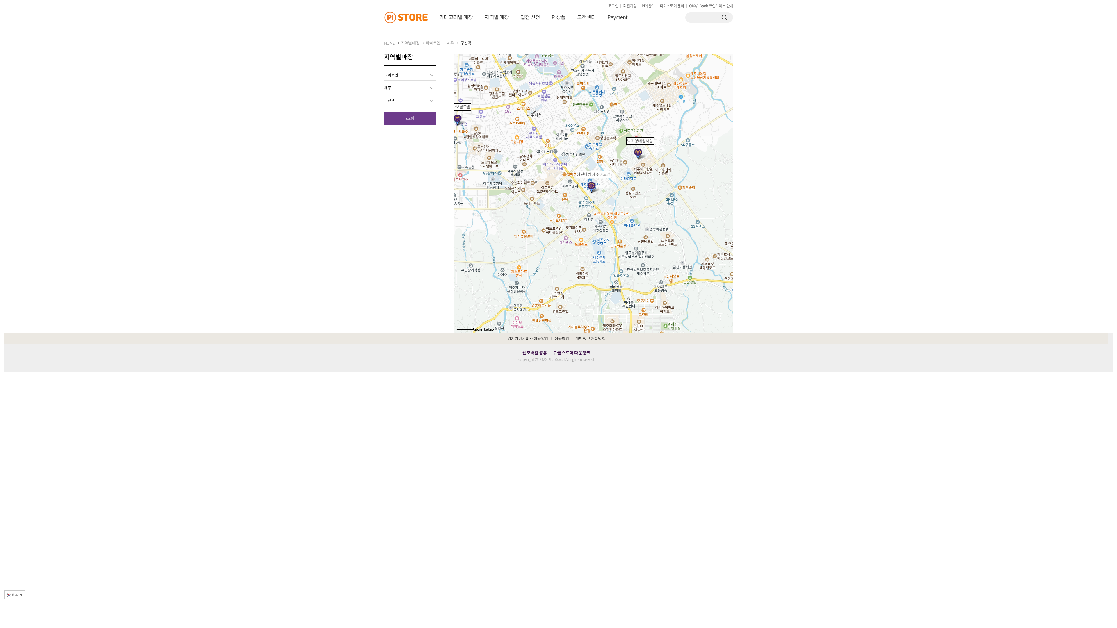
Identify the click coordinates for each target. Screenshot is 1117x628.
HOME (389, 43)
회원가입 (630, 6)
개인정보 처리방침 (590, 338)
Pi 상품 (558, 17)
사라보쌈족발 (459, 107)
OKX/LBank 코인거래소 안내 (711, 6)
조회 (410, 118)
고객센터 (586, 17)
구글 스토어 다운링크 (571, 353)
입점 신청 (530, 17)
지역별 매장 (496, 17)
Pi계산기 (648, 6)
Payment (617, 17)
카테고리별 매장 (456, 17)
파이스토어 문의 (672, 6)
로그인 (613, 6)
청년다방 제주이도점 (593, 174)
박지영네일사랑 (640, 141)
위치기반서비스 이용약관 (527, 338)
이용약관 (561, 338)
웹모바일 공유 (534, 353)
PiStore (408, 17)
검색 (724, 17)
